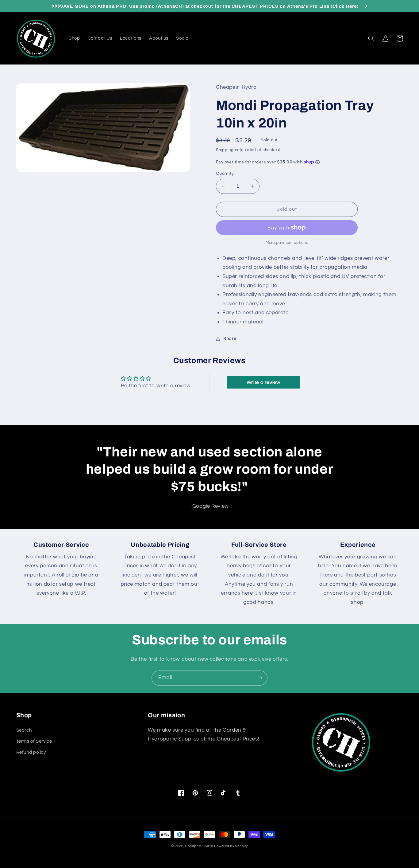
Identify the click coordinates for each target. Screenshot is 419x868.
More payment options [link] (287, 243)
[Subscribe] (260, 678)
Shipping (225, 150)
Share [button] (229, 338)
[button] (371, 38)
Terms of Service (34, 741)
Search (24, 730)
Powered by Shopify (231, 846)
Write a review (263, 382)
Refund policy (31, 752)
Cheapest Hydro (199, 846)
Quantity (225, 173)
